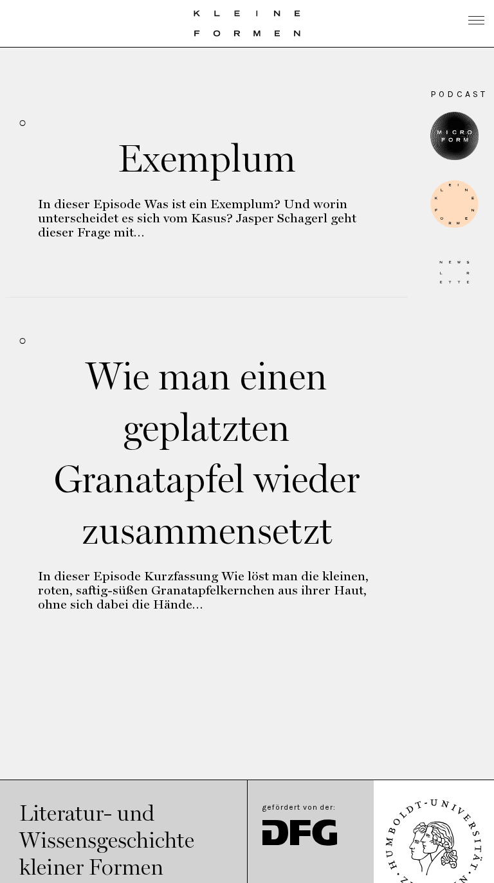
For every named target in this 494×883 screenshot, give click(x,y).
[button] (454, 204)
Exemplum (207, 158)
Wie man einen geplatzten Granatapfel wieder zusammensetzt (207, 453)
